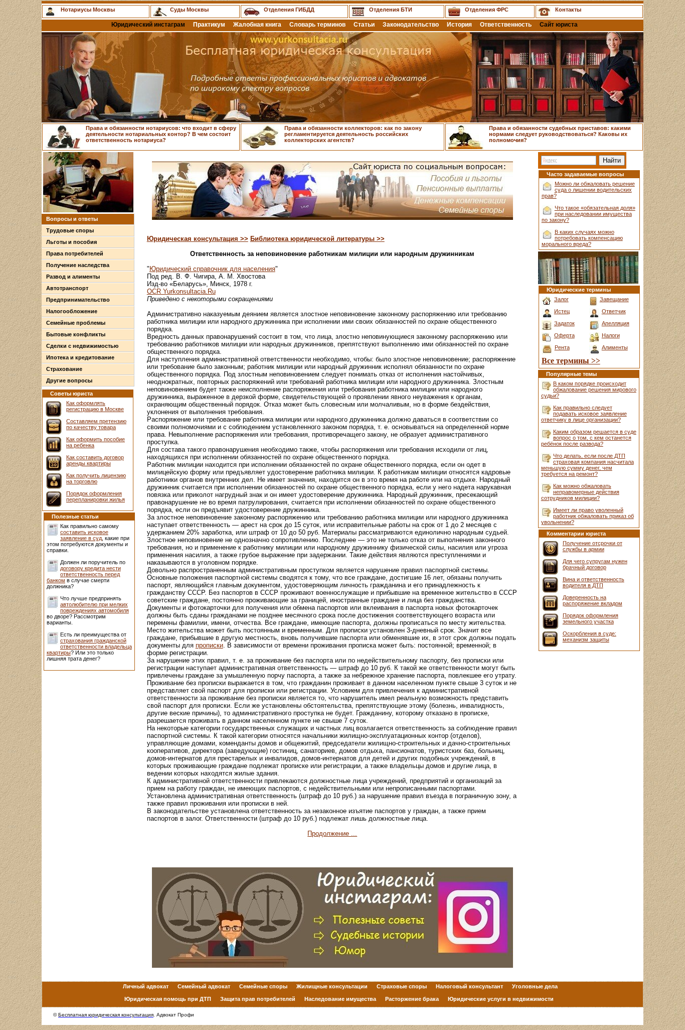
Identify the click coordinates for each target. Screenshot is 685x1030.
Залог (561, 299)
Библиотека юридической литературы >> (317, 238)
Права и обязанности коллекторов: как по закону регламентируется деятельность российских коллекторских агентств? (353, 134)
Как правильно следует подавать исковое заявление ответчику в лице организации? (584, 414)
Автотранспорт (67, 288)
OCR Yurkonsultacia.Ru (181, 291)
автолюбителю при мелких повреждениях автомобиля (94, 607)
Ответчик (614, 311)
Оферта (564, 335)
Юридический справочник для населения (212, 269)
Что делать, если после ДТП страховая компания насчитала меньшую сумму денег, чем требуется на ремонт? (587, 465)
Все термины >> (571, 360)
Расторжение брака (412, 999)
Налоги (611, 335)
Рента (562, 347)
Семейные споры (263, 986)
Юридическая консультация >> (197, 238)
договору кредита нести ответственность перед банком (84, 574)
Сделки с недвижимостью (82, 346)
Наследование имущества (340, 999)
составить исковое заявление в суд (84, 535)
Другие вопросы (69, 380)
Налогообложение (71, 311)
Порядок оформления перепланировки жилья (95, 496)
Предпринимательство (78, 300)
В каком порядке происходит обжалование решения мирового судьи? (588, 389)
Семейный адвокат (204, 986)
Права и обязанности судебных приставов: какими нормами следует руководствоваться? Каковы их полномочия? (560, 134)
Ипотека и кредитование (80, 357)
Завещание (614, 299)
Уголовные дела (535, 986)
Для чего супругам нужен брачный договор (595, 564)
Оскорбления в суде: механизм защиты (589, 636)
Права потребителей (74, 253)
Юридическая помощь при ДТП (167, 999)
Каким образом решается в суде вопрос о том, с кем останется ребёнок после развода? (588, 438)
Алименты (615, 347)
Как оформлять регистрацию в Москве (95, 406)
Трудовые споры (70, 230)
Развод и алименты (73, 277)
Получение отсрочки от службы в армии (592, 546)
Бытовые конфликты (75, 334)
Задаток (564, 323)
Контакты (568, 10)
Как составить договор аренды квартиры (95, 460)
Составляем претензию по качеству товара (96, 424)
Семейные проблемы (75, 323)
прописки (209, 645)
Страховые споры (402, 986)
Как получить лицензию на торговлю (96, 478)
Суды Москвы (189, 10)
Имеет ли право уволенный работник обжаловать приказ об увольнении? (587, 516)
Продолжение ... (332, 833)
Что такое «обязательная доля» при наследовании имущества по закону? (588, 214)
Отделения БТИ (390, 10)
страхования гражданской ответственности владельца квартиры (89, 646)
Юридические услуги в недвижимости (501, 999)
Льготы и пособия (71, 242)
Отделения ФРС (486, 10)
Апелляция (615, 323)
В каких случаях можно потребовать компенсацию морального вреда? (582, 238)
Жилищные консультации (332, 986)
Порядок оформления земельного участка (590, 618)
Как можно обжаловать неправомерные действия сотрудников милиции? (580, 492)
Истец (562, 311)
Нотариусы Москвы (88, 10)
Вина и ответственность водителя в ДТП (593, 582)
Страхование (64, 369)
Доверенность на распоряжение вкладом (592, 600)
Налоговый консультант (469, 986)
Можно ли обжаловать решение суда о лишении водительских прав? (588, 190)
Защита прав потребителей (257, 999)
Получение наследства (77, 265)
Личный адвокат (145, 986)
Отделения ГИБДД (289, 10)
